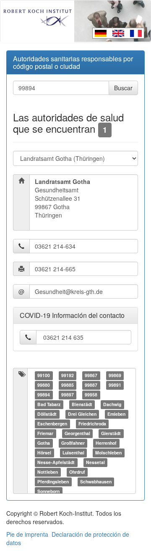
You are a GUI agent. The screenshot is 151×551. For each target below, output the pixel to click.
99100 (43, 376)
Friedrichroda (92, 424)
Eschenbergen (52, 424)
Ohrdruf (77, 472)
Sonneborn (48, 491)
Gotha (43, 443)
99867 (91, 376)
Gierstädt (111, 433)
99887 (91, 385)
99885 (67, 385)
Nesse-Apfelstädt (56, 462)
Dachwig (112, 404)
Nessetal (95, 462)
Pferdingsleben (53, 482)
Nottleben (47, 472)
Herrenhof (106, 443)
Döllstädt (47, 414)
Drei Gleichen (82, 414)
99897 (67, 395)
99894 (43, 395)
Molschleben (108, 453)
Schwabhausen (96, 482)
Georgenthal (77, 433)
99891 (115, 385)
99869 (115, 376)
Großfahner (73, 443)
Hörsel (44, 453)
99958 (91, 395)
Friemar (45, 433)
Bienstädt (82, 404)
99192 (67, 376)
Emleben (116, 414)
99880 (43, 385)
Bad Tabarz (48, 404)
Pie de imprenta (27, 534)
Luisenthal (73, 453)
